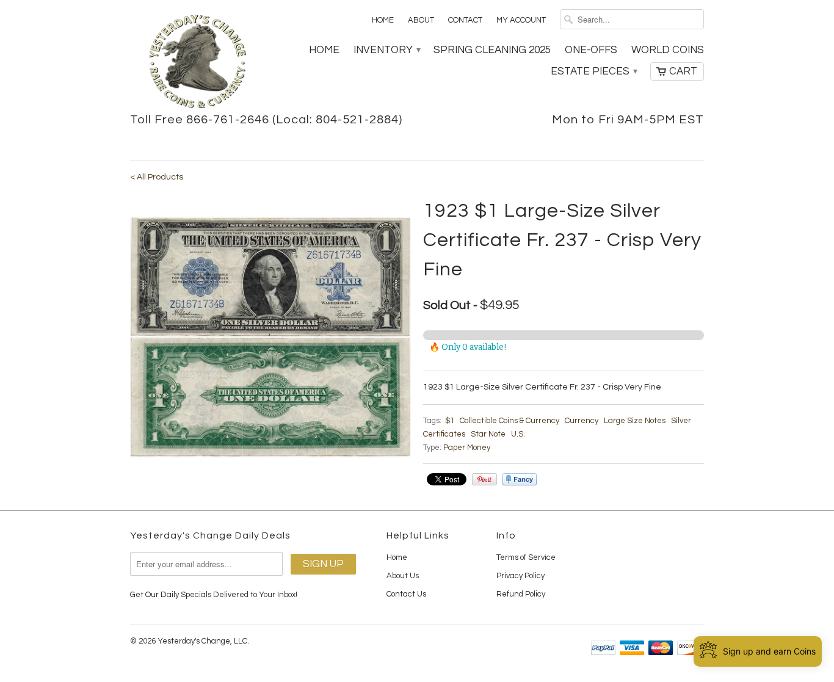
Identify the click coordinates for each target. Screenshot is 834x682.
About (421, 20)
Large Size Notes (634, 420)
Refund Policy (520, 594)
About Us (402, 575)
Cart (683, 71)
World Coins (667, 50)
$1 (449, 420)
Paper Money (466, 447)
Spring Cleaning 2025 (492, 50)
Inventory (386, 50)
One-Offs (591, 50)
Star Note (488, 434)
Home (383, 20)
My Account (521, 20)
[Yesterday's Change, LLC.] (197, 63)
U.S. (518, 434)
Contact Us (406, 594)
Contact (465, 20)
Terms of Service (526, 557)
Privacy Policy (520, 575)
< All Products (156, 177)
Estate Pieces (593, 71)
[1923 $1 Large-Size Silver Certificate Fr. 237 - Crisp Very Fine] (270, 337)
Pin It (484, 479)
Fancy (519, 479)
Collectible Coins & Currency (509, 420)
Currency (581, 420)
